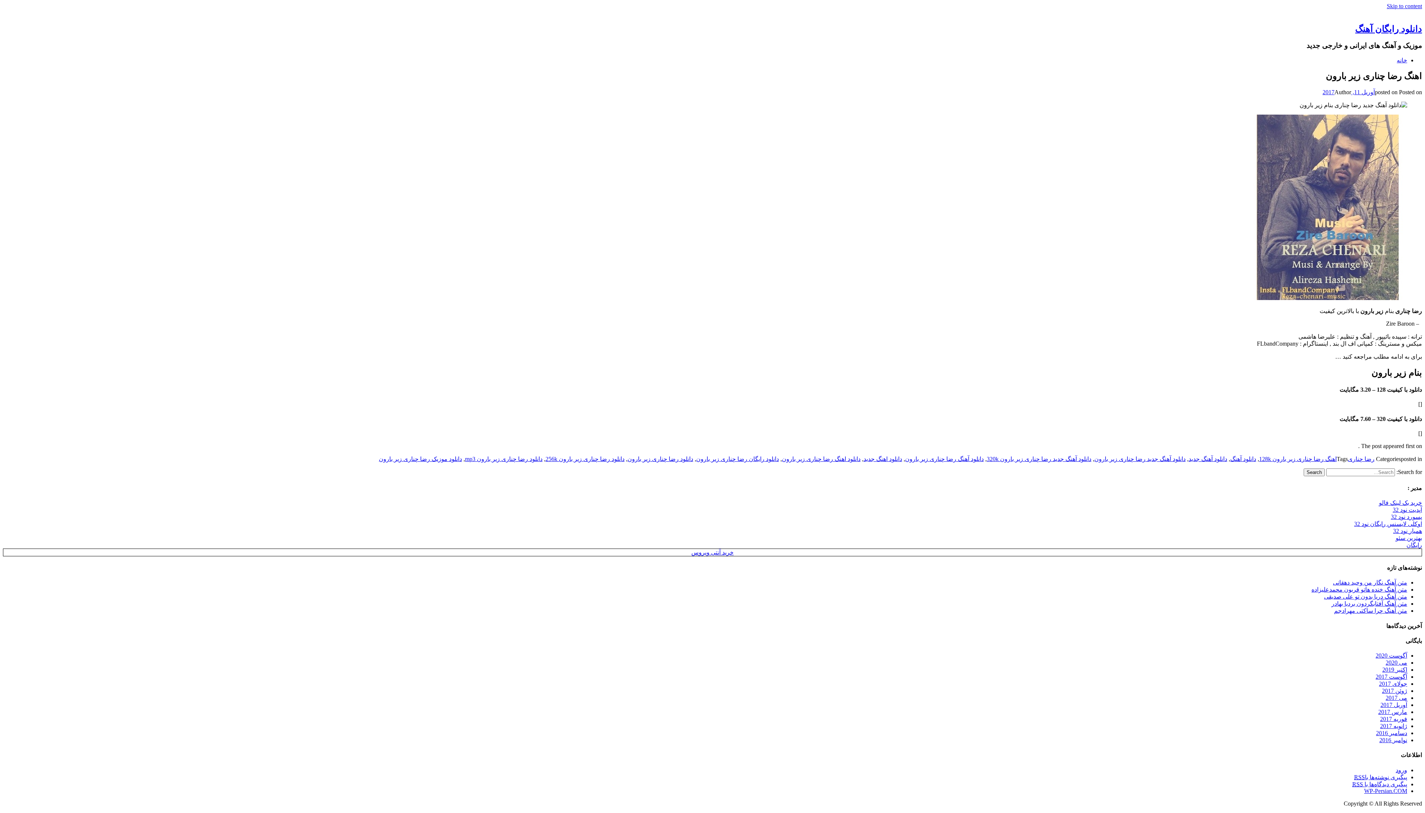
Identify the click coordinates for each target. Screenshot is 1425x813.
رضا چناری (1361, 459)
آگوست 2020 (1391, 655)
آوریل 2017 (1393, 705)
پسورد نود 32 (1406, 517)
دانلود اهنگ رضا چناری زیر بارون (821, 459)
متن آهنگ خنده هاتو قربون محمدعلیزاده (1359, 589)
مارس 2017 (1392, 712)
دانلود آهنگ (1243, 459)
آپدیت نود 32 (1407, 510)
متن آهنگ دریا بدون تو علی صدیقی (1365, 596)
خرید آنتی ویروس (712, 552)
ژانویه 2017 (1393, 726)
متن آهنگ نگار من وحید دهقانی (1370, 582)
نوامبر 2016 (1393, 740)
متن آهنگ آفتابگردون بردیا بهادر (1369, 603)
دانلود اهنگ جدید (883, 459)
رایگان (1414, 545)
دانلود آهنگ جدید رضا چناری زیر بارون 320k (1039, 459)
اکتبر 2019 (1394, 669)
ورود (1401, 770)
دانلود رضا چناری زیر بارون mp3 (504, 459)
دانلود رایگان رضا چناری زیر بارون (737, 459)
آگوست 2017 (1391, 677)
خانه (1402, 60)
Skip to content (1404, 6)
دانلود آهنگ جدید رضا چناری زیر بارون (1140, 459)
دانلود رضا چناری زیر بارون (660, 459)
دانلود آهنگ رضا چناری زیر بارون (944, 459)
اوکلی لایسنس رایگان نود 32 (1388, 524)
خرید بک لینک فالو (1400, 503)
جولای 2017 (1393, 684)
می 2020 (1396, 662)
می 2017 (1396, 698)
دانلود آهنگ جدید (1208, 459)
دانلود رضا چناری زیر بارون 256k (585, 459)
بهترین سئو (1409, 538)
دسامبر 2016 (1391, 733)
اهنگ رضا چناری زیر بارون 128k (1298, 459)
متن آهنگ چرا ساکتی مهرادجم (1370, 611)
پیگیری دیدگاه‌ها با (1379, 784)
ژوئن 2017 (1394, 691)
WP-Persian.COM (1385, 791)
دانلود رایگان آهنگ (1388, 29)
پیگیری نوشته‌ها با (1380, 777)
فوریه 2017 (1393, 719)
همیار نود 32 (1407, 531)
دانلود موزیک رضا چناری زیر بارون (420, 459)
